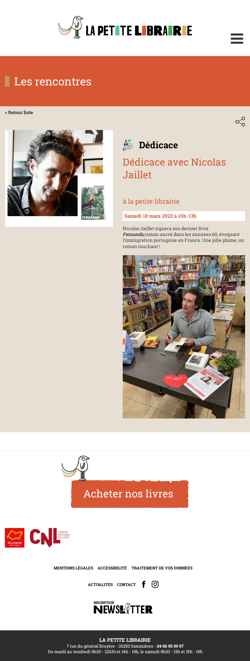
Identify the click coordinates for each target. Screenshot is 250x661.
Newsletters (123, 607)
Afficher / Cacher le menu (236, 38)
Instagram (155, 584)
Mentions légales (73, 567)
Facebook (143, 584)
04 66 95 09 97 (170, 646)
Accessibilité (112, 567)
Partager (240, 121)
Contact (126, 584)
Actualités (100, 584)
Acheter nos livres (128, 493)
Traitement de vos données (162, 567)
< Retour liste (19, 112)
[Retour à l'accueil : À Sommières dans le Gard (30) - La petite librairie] (125, 28)
